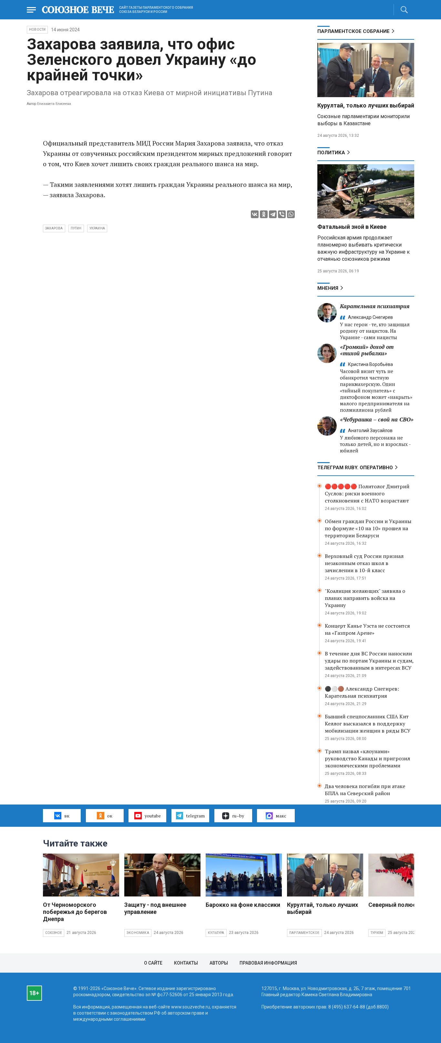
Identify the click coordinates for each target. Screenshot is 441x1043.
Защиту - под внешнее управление (155, 908)
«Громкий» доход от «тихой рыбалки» (367, 350)
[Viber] (282, 214)
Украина (97, 228)
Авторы (219, 963)
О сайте (153, 963)
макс (281, 816)
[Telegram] (273, 214)
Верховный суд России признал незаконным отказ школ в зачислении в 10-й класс (364, 563)
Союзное (53, 933)
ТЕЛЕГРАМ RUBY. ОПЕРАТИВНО (355, 468)
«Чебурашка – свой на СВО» (377, 419)
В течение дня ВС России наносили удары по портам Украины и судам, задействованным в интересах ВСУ (369, 660)
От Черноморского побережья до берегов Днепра (75, 911)
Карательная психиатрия (374, 306)
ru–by (238, 816)
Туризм (377, 933)
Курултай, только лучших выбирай (365, 105)
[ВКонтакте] (255, 214)
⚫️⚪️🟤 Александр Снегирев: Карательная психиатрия (362, 692)
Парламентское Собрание (353, 31)
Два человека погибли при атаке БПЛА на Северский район (365, 790)
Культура (216, 933)
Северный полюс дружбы (404, 904)
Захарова (54, 228)
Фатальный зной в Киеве (351, 226)
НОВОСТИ (37, 29)
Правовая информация (268, 963)
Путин (76, 228)
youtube (153, 816)
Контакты (186, 963)
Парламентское (304, 933)
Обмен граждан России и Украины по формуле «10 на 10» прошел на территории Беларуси (368, 528)
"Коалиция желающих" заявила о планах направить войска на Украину (365, 598)
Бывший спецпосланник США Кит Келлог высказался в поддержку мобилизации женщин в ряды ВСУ (368, 723)
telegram (195, 816)
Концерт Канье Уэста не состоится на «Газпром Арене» (367, 629)
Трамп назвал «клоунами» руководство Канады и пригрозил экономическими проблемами (367, 758)
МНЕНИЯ (327, 288)
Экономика (138, 933)
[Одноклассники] (264, 214)
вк (66, 816)
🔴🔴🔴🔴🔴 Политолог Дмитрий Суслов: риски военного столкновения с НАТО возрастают (367, 493)
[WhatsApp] (291, 214)
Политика (331, 153)
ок (109, 816)
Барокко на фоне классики (243, 904)
